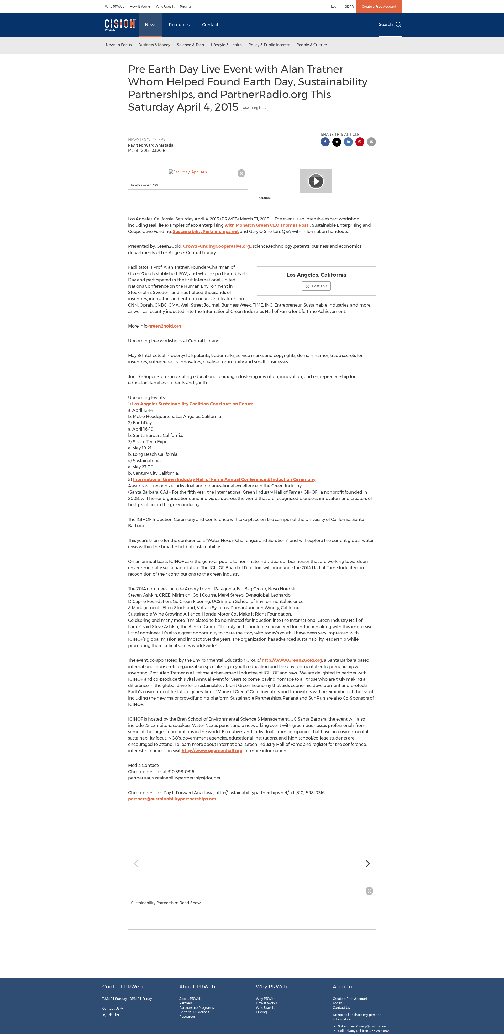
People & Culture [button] (312, 45)
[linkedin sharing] (348, 142)
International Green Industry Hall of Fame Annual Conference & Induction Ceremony (224, 479)
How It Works (140, 6)
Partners (186, 1003)
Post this (319, 286)
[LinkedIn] (117, 1014)
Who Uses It (165, 6)
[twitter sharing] (336, 143)
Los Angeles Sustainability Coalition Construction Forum (193, 403)
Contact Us (111, 1008)
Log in (337, 1003)
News (150, 24)
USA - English (253, 108)
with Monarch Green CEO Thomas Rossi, (268, 225)
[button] (188, 172)
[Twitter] (104, 1014)
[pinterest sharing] (359, 142)
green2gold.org (164, 326)
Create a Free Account (379, 6)
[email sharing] (371, 142)
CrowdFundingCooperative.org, (217, 246)
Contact (210, 24)
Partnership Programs (196, 1008)
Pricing (185, 6)
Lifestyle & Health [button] (226, 45)
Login (335, 6)
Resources (179, 24)
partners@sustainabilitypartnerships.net (172, 799)
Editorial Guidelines (194, 1012)
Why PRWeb (114, 6)
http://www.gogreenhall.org (212, 750)
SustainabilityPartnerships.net (206, 231)
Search (386, 24)
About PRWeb (190, 999)
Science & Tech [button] (190, 45)
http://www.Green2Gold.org (292, 660)
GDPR (349, 6)
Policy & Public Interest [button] (269, 45)
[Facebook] (110, 1014)
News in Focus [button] (119, 45)
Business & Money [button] (154, 45)
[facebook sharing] (325, 142)
